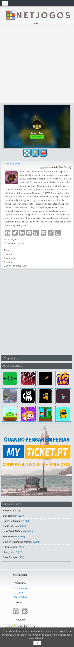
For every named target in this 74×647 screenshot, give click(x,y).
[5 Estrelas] (49, 168)
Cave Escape (10, 557)
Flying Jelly (9, 552)
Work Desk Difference (14, 531)
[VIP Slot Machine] (63, 379)
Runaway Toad (12, 163)
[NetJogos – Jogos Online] (38, 15)
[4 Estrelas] (47, 168)
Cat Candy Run (11, 526)
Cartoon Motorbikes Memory (17, 541)
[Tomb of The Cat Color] (28, 396)
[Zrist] (28, 379)
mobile (8, 254)
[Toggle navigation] (5, 3)
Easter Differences (12, 521)
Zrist (20, 592)
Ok (37, 643)
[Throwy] (10, 414)
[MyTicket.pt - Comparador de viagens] (36, 460)
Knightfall (8, 510)
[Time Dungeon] (63, 396)
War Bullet (20, 596)
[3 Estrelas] (45, 168)
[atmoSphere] (10, 379)
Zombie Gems (10, 536)
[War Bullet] (46, 379)
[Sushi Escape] (28, 414)
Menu (37, 23)
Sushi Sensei (10, 547)
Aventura (8, 262)
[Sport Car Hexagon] (63, 414)
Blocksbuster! (10, 515)
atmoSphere (20, 588)
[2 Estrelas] (43, 168)
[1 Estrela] (41, 168)
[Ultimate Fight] (10, 396)
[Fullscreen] (27, 153)
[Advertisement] (37, 65)
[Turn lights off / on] (35, 153)
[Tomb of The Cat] (46, 396)
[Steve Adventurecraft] (46, 414)
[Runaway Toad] (12, 177)
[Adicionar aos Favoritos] (43, 153)
